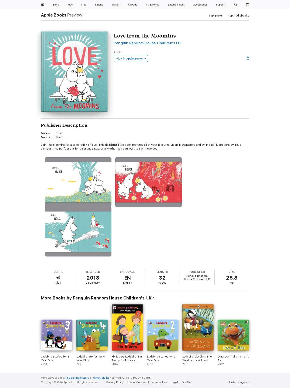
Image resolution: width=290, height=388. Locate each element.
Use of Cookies (136, 382)
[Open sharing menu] (248, 58)
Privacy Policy (115, 382)
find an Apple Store (77, 377)
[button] (235, 4)
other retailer (101, 377)
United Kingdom (239, 382)
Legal (174, 382)
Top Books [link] (216, 15)
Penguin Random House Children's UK (147, 43)
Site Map (187, 382)
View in (129, 58)
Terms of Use (158, 382)
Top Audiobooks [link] (238, 15)
